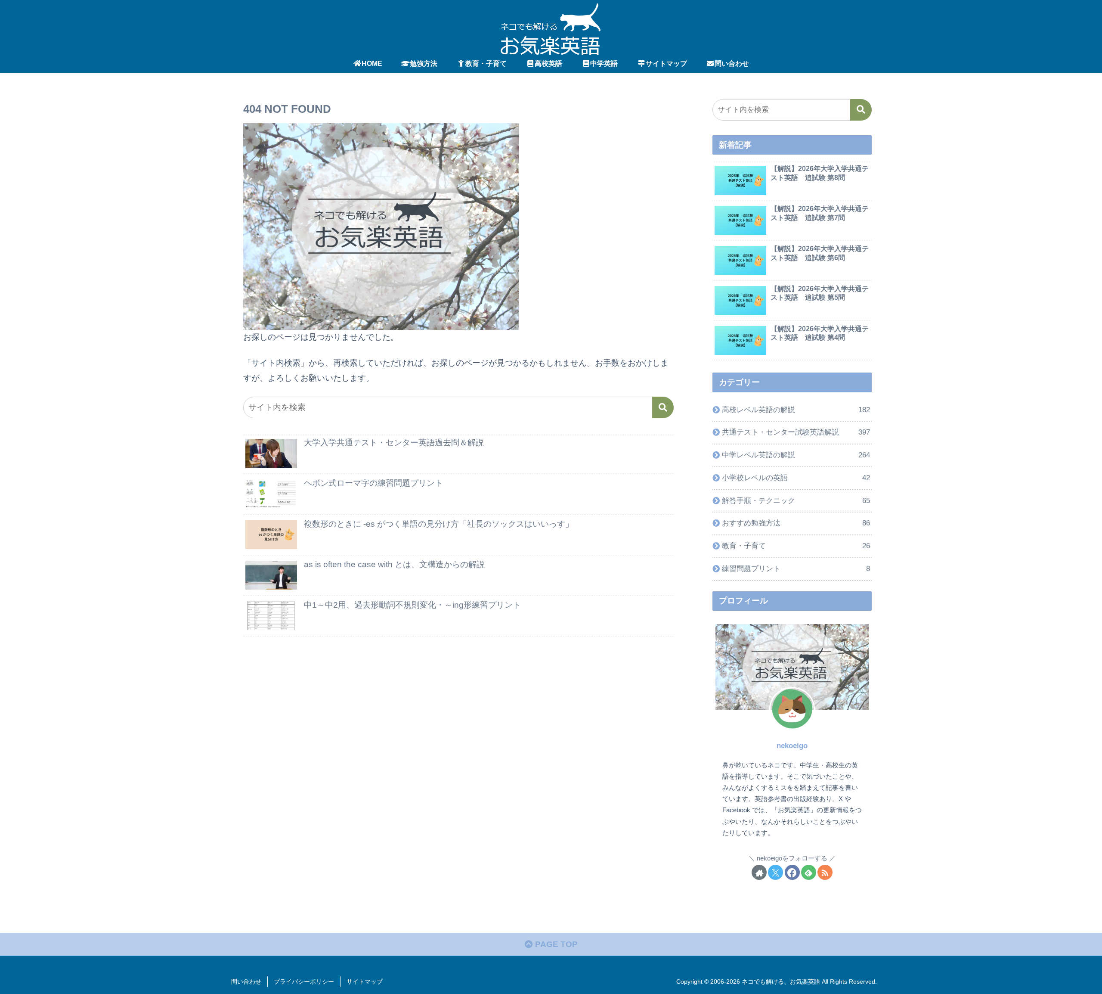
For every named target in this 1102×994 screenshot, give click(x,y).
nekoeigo (792, 746)
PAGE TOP (555, 944)
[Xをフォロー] (775, 872)
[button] (663, 407)
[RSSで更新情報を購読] (825, 872)
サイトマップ (365, 981)
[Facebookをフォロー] (792, 872)
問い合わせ (246, 981)
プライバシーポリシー (304, 981)
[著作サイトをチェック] (759, 872)
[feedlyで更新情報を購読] (808, 872)
